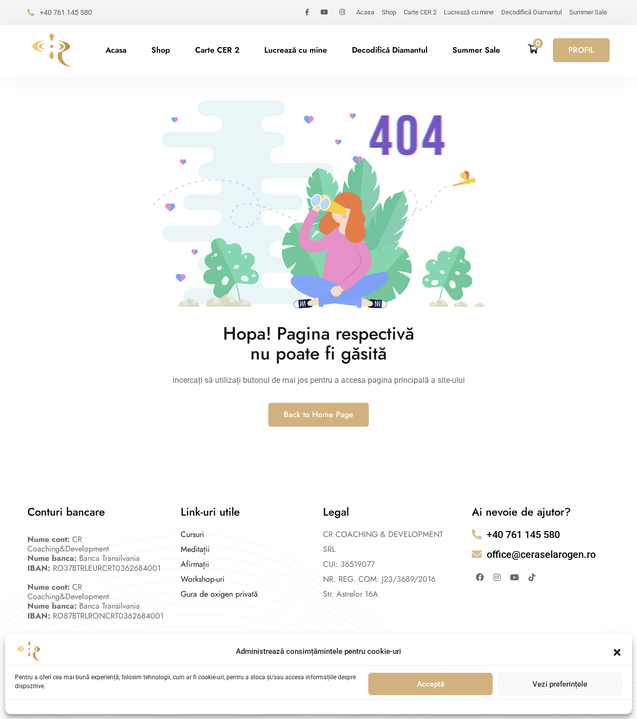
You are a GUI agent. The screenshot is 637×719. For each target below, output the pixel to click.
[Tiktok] (532, 577)
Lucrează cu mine (469, 12)
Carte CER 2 (420, 12)
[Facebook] (480, 577)
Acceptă (430, 684)
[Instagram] (497, 577)
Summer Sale (588, 12)
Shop (389, 12)
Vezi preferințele (559, 684)
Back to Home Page (318, 414)
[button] (617, 651)
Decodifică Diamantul (531, 12)
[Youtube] (515, 577)
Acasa (365, 12)
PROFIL (581, 50)
